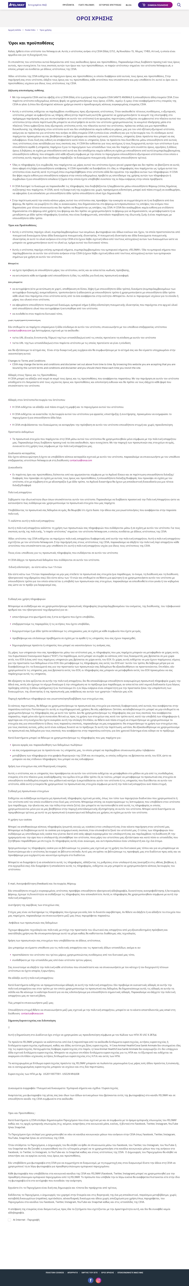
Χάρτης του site (90, 1272)
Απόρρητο (72, 1272)
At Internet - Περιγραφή (26, 1219)
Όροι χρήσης (107, 1272)
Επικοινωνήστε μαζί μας (130, 1272)
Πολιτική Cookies (55, 1272)
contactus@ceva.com (20, 330)
